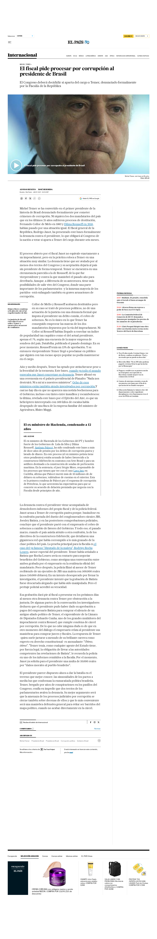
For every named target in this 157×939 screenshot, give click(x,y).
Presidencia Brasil (52, 741)
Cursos (45, 856)
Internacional (22, 55)
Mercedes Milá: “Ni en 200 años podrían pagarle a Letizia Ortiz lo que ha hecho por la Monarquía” (134, 364)
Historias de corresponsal (126, 56)
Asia (106, 56)
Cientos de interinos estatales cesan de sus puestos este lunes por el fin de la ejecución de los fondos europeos (133, 383)
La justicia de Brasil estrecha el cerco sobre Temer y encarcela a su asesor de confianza (17, 323)
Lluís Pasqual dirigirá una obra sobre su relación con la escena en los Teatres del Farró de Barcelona (133, 328)
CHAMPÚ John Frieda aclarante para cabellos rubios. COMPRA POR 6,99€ (88, 882)
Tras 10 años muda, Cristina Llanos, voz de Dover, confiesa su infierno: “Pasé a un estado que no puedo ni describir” (133, 355)
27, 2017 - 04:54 (41, 192)
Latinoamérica (91, 56)
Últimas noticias (143, 56)
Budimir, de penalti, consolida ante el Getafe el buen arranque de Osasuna (132, 300)
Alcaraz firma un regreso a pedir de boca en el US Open (131, 308)
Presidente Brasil (38, 741)
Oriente (100, 56)
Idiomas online (72, 856)
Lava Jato (78, 470)
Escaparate (12, 856)
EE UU (75, 56)
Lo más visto (122, 348)
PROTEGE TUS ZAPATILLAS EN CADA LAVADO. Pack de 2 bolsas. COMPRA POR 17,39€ (138, 882)
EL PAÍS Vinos (86, 856)
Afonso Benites (28, 189)
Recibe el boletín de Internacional (35, 722)
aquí (71, 752)
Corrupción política (68, 741)
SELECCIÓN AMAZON (30, 856)
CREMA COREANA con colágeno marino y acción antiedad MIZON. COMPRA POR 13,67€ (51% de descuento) (52, 891)
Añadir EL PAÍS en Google (91, 198)
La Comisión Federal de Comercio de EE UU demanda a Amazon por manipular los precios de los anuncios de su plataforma (133, 318)
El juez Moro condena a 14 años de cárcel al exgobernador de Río (18, 311)
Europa (69, 56)
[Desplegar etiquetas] (99, 740)
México (81, 56)
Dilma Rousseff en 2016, (79, 224)
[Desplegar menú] (10, 42)
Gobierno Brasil (82, 741)
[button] (78, 134)
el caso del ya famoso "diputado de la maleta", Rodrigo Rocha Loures (58, 548)
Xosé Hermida (45, 189)
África (112, 56)
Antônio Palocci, (44, 447)
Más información (26, 752)
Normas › (97, 729)
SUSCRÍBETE (128, 36)
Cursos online (57, 856)
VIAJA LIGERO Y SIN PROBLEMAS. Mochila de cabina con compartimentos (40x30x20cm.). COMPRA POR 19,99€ (114, 884)
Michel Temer (25, 64)
